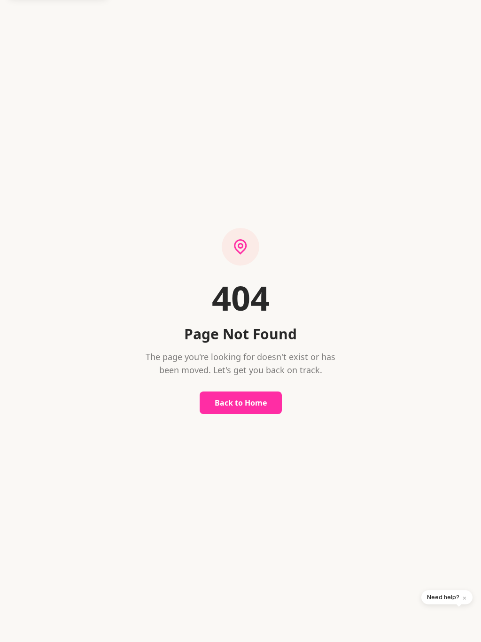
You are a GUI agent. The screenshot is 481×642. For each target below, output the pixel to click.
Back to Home (241, 403)
